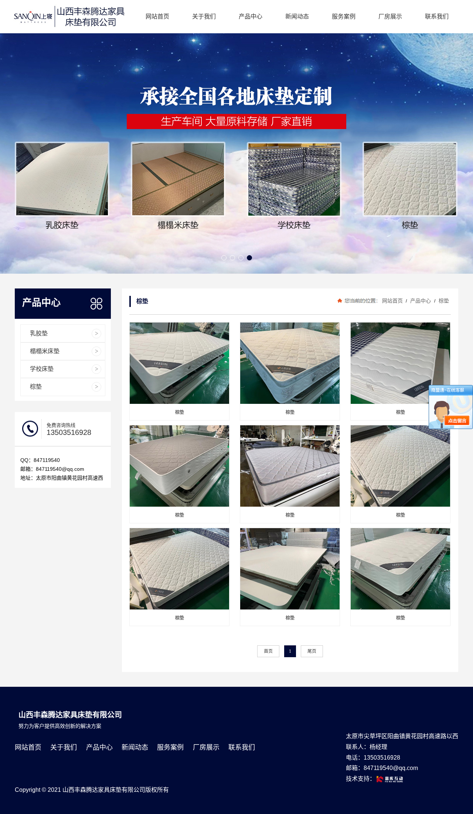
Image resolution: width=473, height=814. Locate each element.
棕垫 (443, 301)
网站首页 (157, 16)
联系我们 (437, 16)
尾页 (311, 651)
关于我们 (204, 16)
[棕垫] (180, 363)
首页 (268, 651)
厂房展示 (390, 16)
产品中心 (250, 16)
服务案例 (343, 16)
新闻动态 (297, 16)
